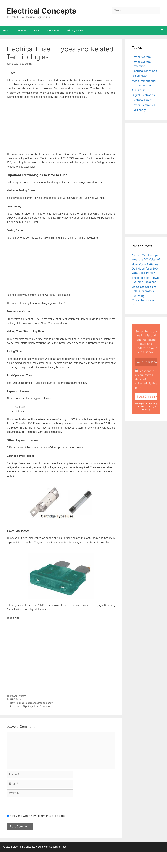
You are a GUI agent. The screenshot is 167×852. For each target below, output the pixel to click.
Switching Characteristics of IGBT (143, 300)
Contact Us (53, 30)
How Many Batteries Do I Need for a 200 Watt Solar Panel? (145, 268)
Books (37, 30)
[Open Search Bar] (162, 30)
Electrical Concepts (41, 10)
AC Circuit (138, 90)
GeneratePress (58, 846)
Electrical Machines (144, 71)
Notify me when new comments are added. (37, 815)
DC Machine (140, 76)
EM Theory (139, 110)
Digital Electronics (143, 95)
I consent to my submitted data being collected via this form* (146, 379)
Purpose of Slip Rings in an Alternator (30, 706)
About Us (22, 30)
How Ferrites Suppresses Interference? (31, 702)
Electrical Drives (142, 100)
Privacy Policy (75, 30)
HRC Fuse (15, 699)
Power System (18, 695)
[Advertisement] (61, 126)
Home (6, 30)
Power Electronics (143, 105)
